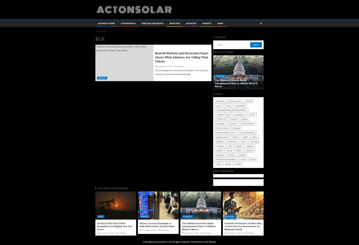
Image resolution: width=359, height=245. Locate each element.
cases (218, 105)
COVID (251, 114)
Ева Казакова (179, 66)
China (228, 105)
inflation (220, 141)
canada (249, 101)
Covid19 (233, 119)
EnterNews (196, 241)
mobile (219, 150)
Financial (236, 128)
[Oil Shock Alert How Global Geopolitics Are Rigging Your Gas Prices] (115, 206)
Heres (254, 137)
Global (235, 137)
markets (250, 146)
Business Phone (106, 23)
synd (218, 164)
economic (220, 123)
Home (98, 31)
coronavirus (239, 114)
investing (254, 141)
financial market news (225, 132)
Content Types (223, 114)
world (238, 164)
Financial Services (247, 132)
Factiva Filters (222, 128)
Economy (191, 23)
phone (232, 155)
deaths (245, 119)
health (245, 137)
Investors (220, 146)
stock (243, 159)
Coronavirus (128, 23)
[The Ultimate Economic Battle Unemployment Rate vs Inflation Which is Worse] (200, 206)
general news (222, 137)
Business (220, 101)
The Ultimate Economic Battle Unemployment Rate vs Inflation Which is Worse (236, 83)
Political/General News (226, 159)
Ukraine (228, 164)
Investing (175, 23)
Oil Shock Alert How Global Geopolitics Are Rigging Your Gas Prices (114, 226)
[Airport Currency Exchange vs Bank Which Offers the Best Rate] (158, 206)
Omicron (249, 150)
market (239, 146)
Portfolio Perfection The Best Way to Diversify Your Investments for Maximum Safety (243, 226)
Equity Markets (248, 123)
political (242, 155)
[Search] (261, 23)
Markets (207, 23)
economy (233, 123)
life (230, 146)
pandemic (220, 155)
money (229, 150)
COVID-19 (221, 119)
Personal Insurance (153, 23)
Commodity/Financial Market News (231, 110)
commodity (240, 105)
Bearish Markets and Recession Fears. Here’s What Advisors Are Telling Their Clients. (182, 57)
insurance (232, 141)
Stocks (253, 159)
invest (243, 141)
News (220, 23)
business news (235, 101)
